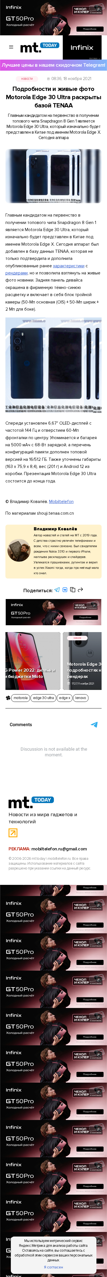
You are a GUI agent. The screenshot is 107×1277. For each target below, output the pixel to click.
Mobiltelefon (61, 501)
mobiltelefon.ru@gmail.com (59, 849)
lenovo (80, 698)
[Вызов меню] (11, 47)
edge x (64, 698)
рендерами (16, 273)
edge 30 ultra (43, 698)
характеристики (68, 265)
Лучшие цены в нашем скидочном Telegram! (53, 65)
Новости (27, 79)
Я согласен (53, 1267)
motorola (21, 698)
